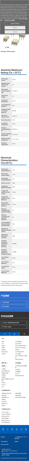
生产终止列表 (18, 343)
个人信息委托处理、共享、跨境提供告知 (21, 437)
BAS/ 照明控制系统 (6, 422)
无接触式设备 (18, 395)
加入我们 (17, 373)
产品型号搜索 (5, 302)
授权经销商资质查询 (19, 375)
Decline (15, 27)
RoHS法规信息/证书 (19, 351)
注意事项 (16, 441)
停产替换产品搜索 (6, 326)
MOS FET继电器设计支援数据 (21, 356)
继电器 (3, 341)
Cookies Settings (15, 23)
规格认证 (17, 349)
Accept (15, 31)
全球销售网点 (18, 371)
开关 (3, 343)
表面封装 (3, 399)
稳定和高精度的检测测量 (20, 397)
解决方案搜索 (5, 306)
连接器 (3, 345)
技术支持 (3, 382)
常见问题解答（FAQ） (6, 371)
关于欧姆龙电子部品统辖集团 (21, 366)
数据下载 (4, 363)
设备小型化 (4, 401)
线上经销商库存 (18, 341)
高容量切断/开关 (5, 397)
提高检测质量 (18, 393)
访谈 (3, 386)
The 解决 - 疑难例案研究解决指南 (10, 322)
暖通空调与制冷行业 (6, 420)
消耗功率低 (4, 395)
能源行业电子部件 (5, 416)
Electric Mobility (5, 412)
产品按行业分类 (6, 409)
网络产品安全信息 (19, 359)
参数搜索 (3, 349)
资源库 (3, 366)
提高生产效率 (4, 403)
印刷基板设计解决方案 (6, 393)
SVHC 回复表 (18, 353)
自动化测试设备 (5, 418)
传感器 (3, 347)
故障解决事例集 (5, 373)
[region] (14, 17)
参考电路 (3, 377)
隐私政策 (3, 437)
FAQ (5, 334)
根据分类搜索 (4, 351)
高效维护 (3, 405)
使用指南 (3, 375)
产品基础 (3, 369)
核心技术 (3, 384)
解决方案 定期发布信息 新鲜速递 (8, 379)
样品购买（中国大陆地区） (20, 347)
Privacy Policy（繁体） (9, 20)
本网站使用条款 (4, 441)
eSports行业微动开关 (6, 414)
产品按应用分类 (6, 390)
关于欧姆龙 (17, 369)
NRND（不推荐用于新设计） (21, 345)
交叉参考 (3, 353)
